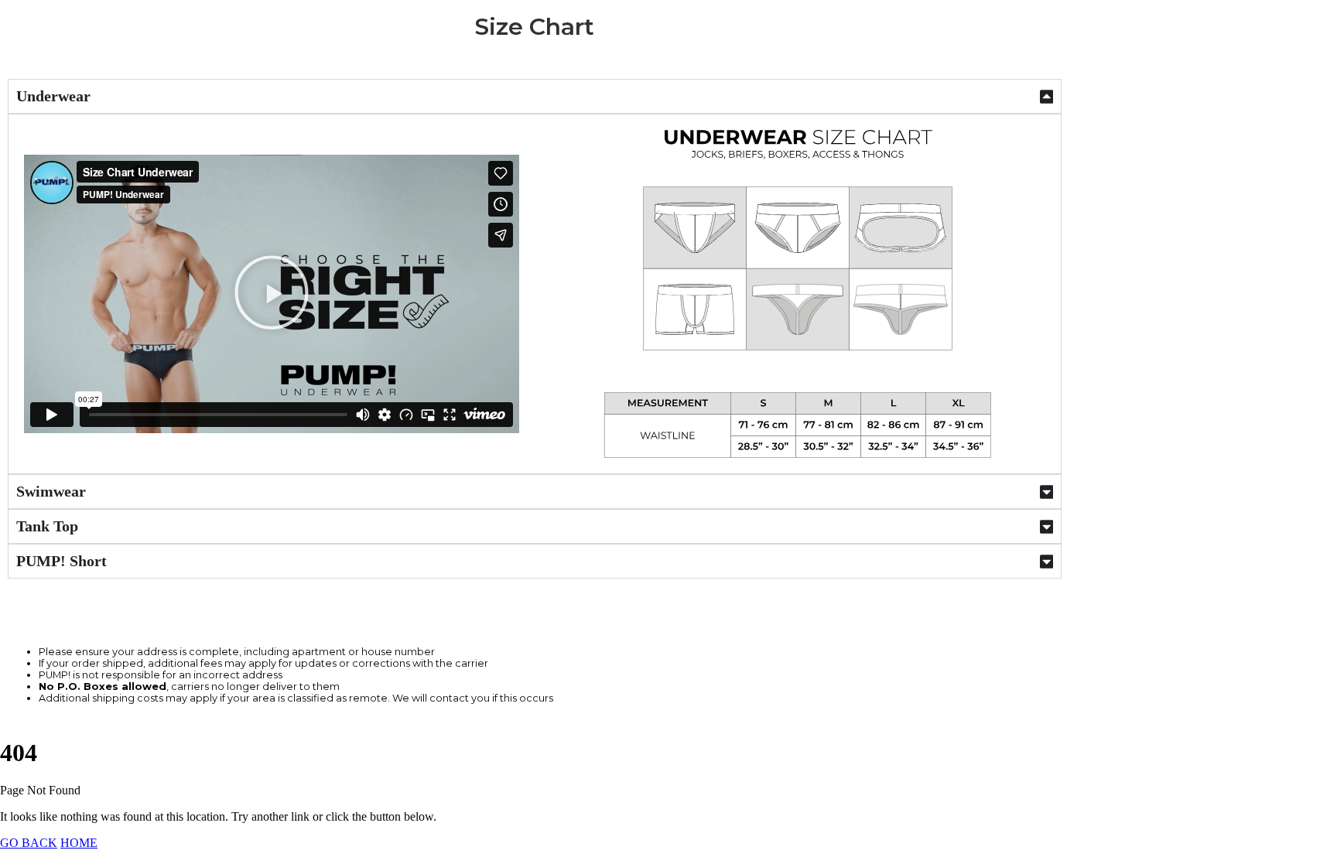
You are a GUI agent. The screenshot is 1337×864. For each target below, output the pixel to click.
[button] (271, 294)
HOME (78, 842)
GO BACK (28, 842)
